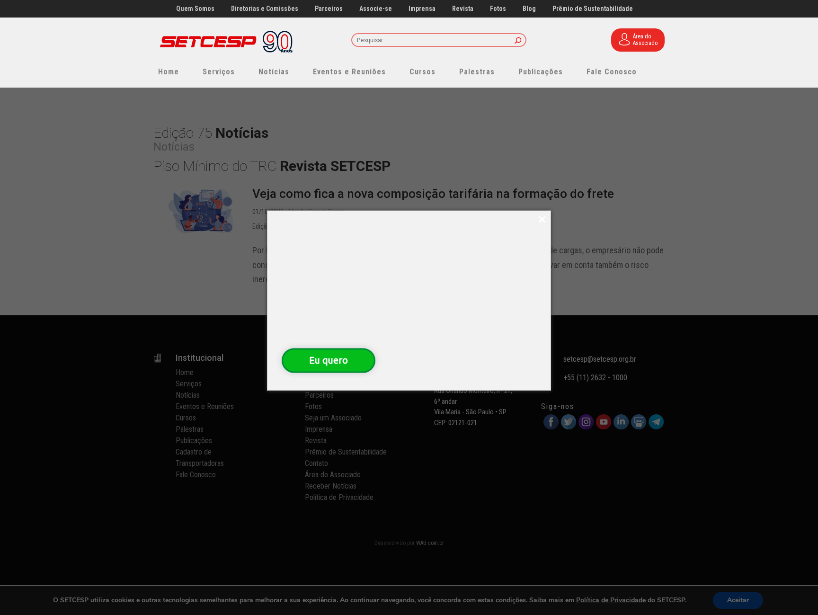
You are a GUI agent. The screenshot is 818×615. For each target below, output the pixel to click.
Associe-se (375, 8)
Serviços (219, 71)
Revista (462, 8)
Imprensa (422, 8)
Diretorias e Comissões (264, 8)
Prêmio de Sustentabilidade (592, 8)
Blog (529, 8)
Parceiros (329, 8)
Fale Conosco (612, 71)
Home (168, 71)
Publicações (540, 71)
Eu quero (328, 360)
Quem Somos (195, 8)
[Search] (518, 41)
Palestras (477, 71)
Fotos (498, 8)
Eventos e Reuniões (349, 71)
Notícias (273, 71)
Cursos (422, 71)
